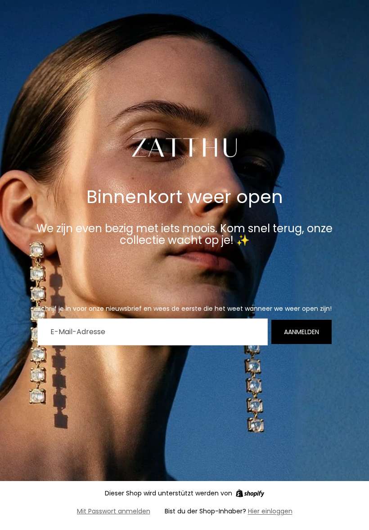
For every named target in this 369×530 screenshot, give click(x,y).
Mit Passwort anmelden (113, 511)
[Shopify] (250, 493)
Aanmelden (301, 331)
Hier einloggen (270, 511)
